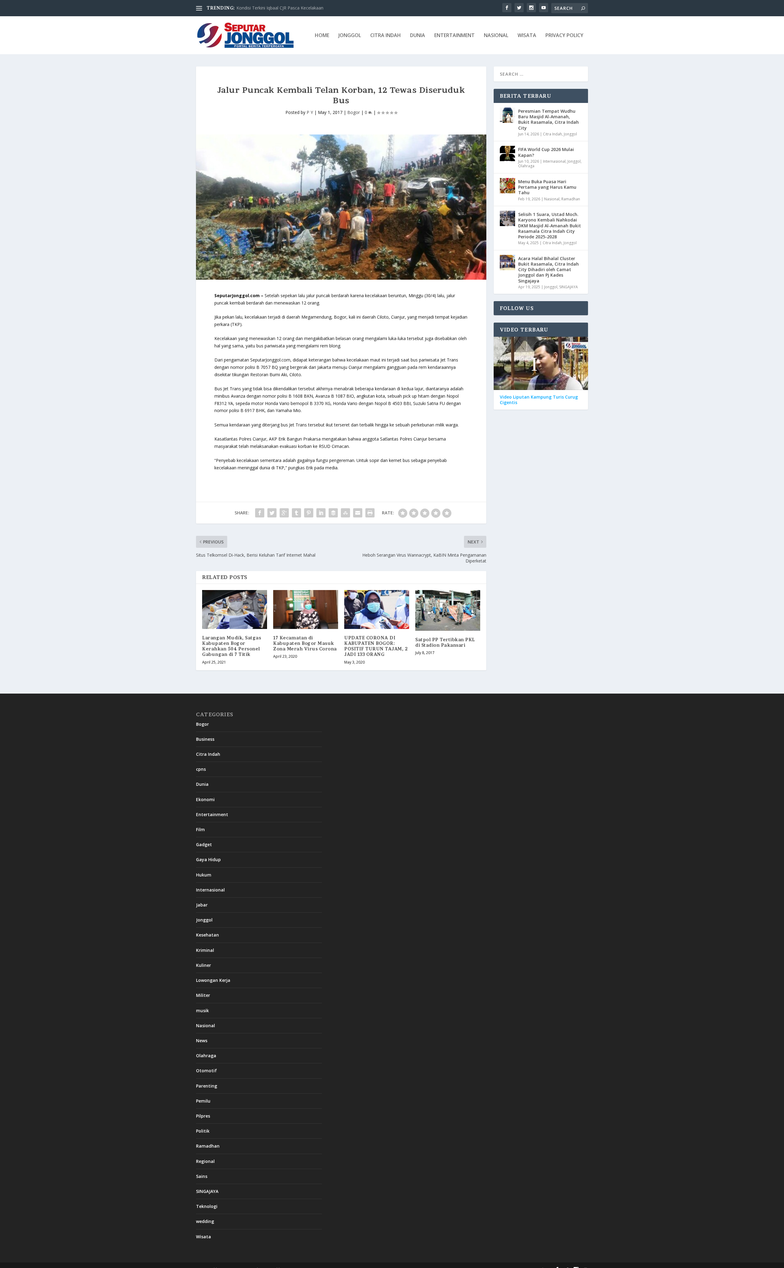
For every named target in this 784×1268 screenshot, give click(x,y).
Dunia (417, 36)
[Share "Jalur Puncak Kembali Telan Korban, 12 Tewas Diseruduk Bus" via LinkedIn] (321, 513)
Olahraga (526, 165)
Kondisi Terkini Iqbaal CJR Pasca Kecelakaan (279, 8)
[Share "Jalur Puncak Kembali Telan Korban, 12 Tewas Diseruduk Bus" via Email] (358, 513)
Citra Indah (385, 36)
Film (200, 829)
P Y (310, 112)
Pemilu (203, 1101)
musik (202, 1010)
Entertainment (454, 36)
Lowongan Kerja (213, 980)
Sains (201, 1176)
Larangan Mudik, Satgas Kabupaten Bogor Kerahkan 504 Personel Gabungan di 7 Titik (231, 646)
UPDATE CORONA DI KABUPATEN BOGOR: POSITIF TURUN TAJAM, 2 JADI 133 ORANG (376, 646)
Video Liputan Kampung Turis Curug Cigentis (539, 399)
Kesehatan (207, 935)
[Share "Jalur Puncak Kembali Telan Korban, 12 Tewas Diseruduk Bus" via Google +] (284, 513)
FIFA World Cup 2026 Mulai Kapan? (546, 152)
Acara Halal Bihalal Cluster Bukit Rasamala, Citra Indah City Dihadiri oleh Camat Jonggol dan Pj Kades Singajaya (548, 269)
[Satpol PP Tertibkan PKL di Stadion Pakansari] (447, 610)
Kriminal (205, 950)
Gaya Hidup (208, 859)
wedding (205, 1221)
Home (322, 36)
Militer (203, 995)
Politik (202, 1131)
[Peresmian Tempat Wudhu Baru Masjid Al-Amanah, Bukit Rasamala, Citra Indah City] (507, 115)
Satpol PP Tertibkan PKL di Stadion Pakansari (445, 642)
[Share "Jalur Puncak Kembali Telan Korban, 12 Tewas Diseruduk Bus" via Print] (370, 513)
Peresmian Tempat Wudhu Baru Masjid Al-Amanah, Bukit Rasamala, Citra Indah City (548, 119)
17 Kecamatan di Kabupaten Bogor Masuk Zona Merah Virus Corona (305, 643)
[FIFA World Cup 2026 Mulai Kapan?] (507, 153)
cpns (201, 769)
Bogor (353, 112)
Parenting (206, 1086)
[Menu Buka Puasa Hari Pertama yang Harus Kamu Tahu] (507, 185)
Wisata (527, 36)
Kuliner (203, 965)
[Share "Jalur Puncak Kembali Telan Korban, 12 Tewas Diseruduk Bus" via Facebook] (260, 513)
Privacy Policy (564, 36)
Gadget (204, 844)
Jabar (202, 905)
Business (205, 739)
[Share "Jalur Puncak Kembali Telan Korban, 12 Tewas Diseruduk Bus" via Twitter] (272, 513)
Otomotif (206, 1070)
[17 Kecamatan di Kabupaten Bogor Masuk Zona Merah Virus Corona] (305, 609)
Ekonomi (205, 799)
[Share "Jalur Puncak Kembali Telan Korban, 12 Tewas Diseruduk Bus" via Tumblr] (296, 513)
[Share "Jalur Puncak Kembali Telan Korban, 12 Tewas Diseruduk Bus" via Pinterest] (309, 513)
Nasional (496, 36)
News (201, 1040)
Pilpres (203, 1116)
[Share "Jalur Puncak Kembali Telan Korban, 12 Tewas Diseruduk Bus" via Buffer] (333, 513)
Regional (205, 1161)
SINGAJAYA (568, 287)
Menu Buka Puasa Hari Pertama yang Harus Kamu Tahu (547, 187)
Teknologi (206, 1206)
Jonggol (349, 36)
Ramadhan (570, 199)
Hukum (203, 875)
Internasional (554, 161)
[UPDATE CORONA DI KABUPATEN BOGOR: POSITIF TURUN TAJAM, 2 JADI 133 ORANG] (376, 609)
